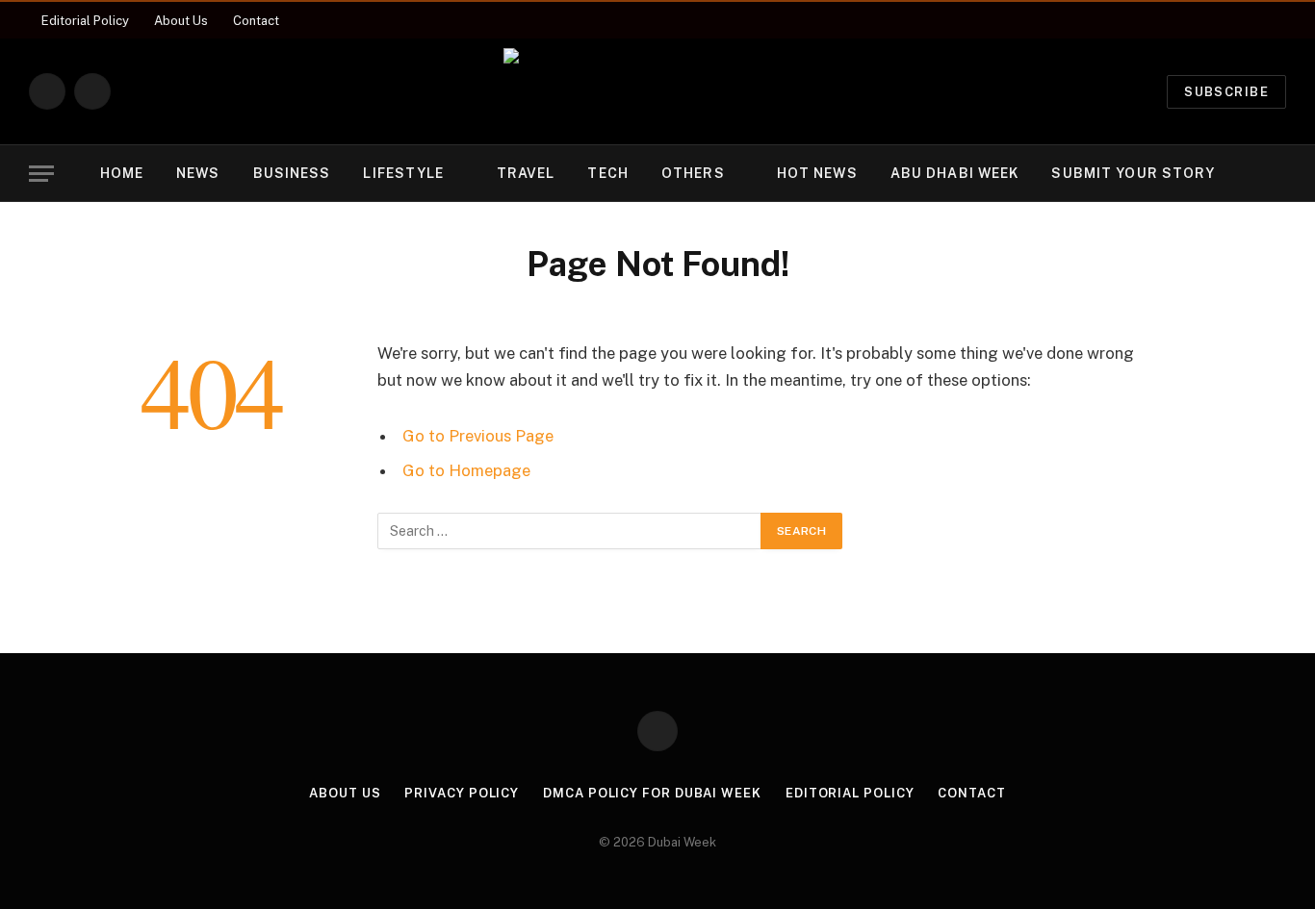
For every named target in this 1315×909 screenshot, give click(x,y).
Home (121, 173)
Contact (256, 20)
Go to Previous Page (478, 435)
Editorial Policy (85, 20)
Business (292, 173)
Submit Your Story (1133, 173)
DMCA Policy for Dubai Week (652, 793)
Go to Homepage (466, 470)
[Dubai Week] (657, 91)
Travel (526, 173)
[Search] (1284, 173)
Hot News (817, 173)
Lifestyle (403, 173)
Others (693, 173)
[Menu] (41, 173)
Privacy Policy (461, 793)
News (197, 173)
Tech (607, 173)
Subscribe (1226, 92)
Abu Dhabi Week (954, 173)
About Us (181, 20)
